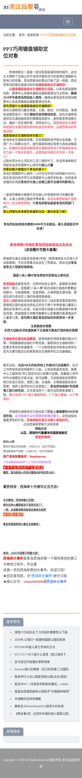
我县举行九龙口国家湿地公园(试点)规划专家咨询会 (48, 676)
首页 (22, 35)
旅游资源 (33, 35)
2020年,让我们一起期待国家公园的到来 (40, 639)
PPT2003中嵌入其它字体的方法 (35, 647)
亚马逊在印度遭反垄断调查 (32, 661)
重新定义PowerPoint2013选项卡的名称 (39, 706)
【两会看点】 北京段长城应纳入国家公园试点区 (46, 713)
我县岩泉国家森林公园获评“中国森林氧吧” (42, 691)
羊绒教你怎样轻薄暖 (28, 698)
